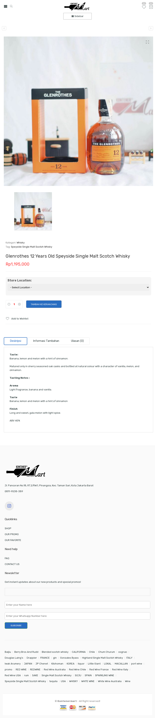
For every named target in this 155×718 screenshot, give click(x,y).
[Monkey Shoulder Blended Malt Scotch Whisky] (4, 28)
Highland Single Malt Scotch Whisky (102, 657)
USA (63, 681)
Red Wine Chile (77, 669)
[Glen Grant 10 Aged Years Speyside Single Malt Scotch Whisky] (151, 28)
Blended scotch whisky (55, 651)
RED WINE (21, 669)
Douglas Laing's (14, 657)
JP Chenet (42, 663)
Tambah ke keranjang (44, 304)
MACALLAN (121, 663)
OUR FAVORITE (13, 540)
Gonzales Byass (69, 657)
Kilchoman (57, 663)
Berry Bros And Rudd (26, 651)
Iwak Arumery (13, 663)
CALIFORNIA (79, 651)
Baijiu (8, 651)
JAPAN (28, 663)
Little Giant (94, 663)
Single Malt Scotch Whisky (56, 675)
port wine (136, 663)
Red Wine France (99, 669)
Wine (127, 681)
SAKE (35, 675)
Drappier (32, 657)
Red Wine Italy (120, 669)
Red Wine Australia (55, 669)
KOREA (70, 663)
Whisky (21, 242)
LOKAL (107, 663)
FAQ (7, 558)
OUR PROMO (12, 534)
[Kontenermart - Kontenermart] (77, 6)
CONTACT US (12, 564)
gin (55, 657)
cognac (122, 651)
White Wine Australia (110, 681)
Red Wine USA (13, 675)
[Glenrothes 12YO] (78, 111)
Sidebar (79, 16)
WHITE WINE (88, 681)
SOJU (78, 675)
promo (8, 669)
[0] (151, 7)
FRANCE (45, 657)
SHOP (8, 528)
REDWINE (35, 669)
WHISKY (73, 681)
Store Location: (20, 280)
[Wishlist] (144, 8)
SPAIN (88, 675)
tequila (53, 681)
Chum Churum (106, 651)
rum (26, 675)
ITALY (129, 657)
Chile (92, 651)
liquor (81, 663)
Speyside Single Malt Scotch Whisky (31, 246)
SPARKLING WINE (104, 675)
